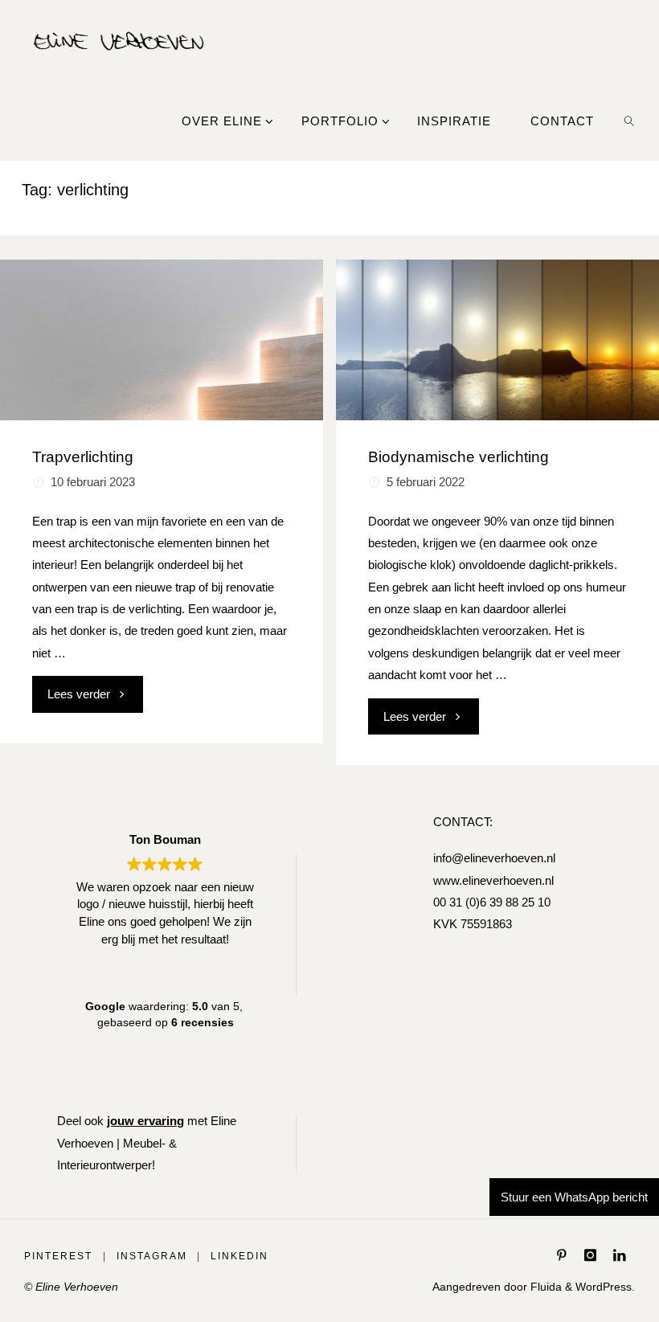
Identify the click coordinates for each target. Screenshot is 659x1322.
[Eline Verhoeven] (119, 40)
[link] (629, 120)
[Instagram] (589, 1255)
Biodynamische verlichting (458, 456)
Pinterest (58, 1256)
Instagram (152, 1256)
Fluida (544, 1287)
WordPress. (605, 1287)
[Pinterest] (562, 1255)
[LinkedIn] (619, 1255)
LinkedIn (239, 1256)
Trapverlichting (82, 456)
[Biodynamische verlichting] (497, 340)
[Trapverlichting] (161, 340)
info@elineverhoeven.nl (494, 858)
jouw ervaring (145, 1121)
